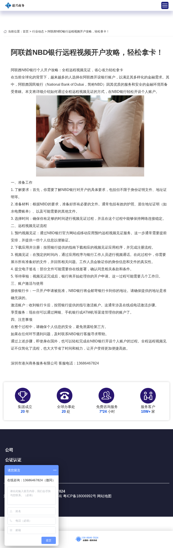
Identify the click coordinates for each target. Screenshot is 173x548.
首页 (26, 31)
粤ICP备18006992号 (80, 496)
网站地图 (104, 496)
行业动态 (38, 31)
